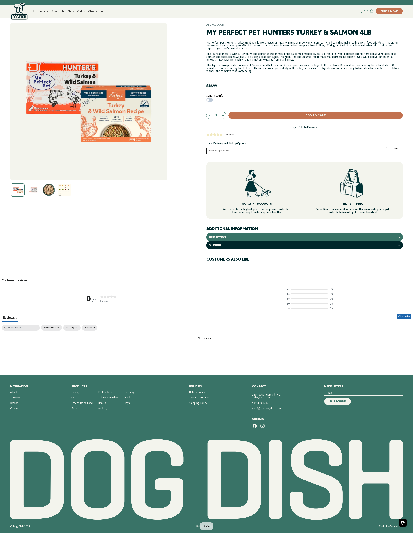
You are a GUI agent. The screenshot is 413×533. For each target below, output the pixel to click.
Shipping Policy (198, 403)
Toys (127, 403)
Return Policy (197, 392)
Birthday (129, 392)
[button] (310, 289)
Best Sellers (105, 392)
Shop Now (389, 11)
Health (102, 403)
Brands (14, 403)
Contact (14, 408)
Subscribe (337, 401)
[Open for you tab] (403, 523)
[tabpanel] (206, 349)
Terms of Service (199, 397)
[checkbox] (89, 328)
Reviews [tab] (10, 317)
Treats (75, 408)
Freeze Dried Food (82, 403)
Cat (73, 397)
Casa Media (396, 526)
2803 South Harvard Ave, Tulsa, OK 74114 (266, 396)
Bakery (75, 392)
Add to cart (315, 115)
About (13, 392)
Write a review (404, 316)
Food (127, 397)
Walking (102, 408)
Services (15, 397)
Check (395, 148)
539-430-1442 (260, 403)
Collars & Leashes (108, 397)
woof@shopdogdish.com (266, 408)
